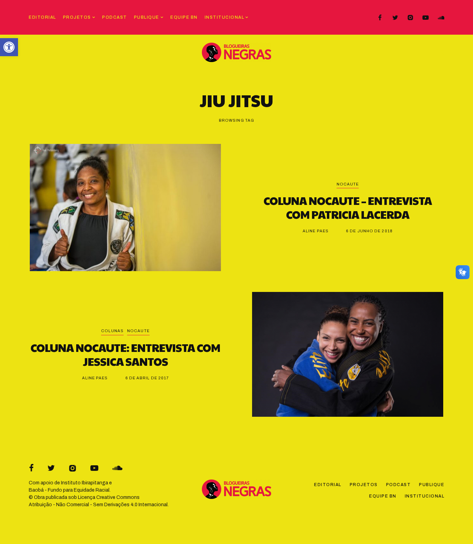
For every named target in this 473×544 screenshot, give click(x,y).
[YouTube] (425, 18)
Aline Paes (316, 231)
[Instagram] (410, 18)
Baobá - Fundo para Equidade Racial (69, 490)
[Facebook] (380, 18)
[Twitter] (395, 18)
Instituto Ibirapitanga (84, 482)
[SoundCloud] (441, 18)
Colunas (112, 331)
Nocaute (348, 184)
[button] (9, 47)
